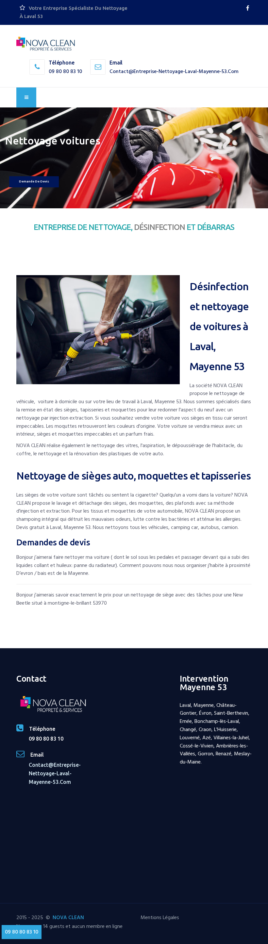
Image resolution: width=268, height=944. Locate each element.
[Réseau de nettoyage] (248, 8)
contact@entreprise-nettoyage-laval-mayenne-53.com (174, 71)
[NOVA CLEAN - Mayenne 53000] (45, 44)
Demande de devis (34, 181)
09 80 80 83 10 (65, 71)
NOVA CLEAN (68, 917)
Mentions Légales (160, 917)
